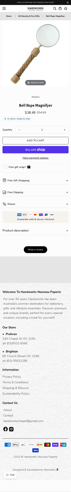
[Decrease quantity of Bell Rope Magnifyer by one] (19, 129)
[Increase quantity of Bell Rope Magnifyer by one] (64, 129)
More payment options (35, 158)
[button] (60, 8)
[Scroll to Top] (65, 474)
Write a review (35, 249)
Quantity (7, 130)
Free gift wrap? (17, 167)
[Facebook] (5, 429)
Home (9, 16)
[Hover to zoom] (35, 53)
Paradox (35, 97)
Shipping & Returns (15, 388)
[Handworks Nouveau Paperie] (35, 8)
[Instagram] (11, 429)
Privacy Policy (11, 377)
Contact (8, 415)
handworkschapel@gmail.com (23, 421)
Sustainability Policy (15, 394)
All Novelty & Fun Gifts (29, 16)
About (7, 410)
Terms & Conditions (15, 382)
